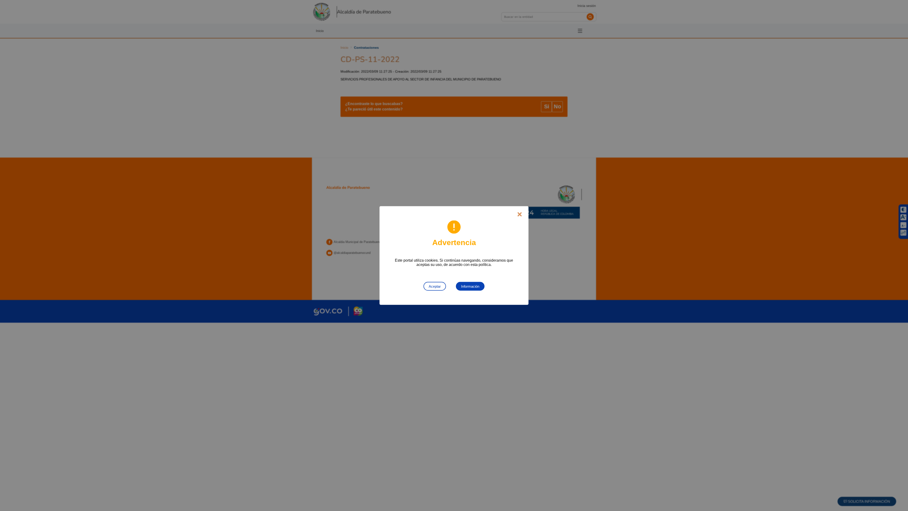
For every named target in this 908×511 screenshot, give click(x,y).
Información (470, 286)
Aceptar (435, 286)
